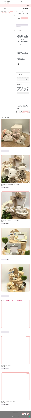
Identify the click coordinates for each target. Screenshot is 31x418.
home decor (17, 114)
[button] (15, 2)
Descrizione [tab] (18, 25)
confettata (28, 112)
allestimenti (19, 112)
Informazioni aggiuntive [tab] (24, 25)
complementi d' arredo (24, 112)
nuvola (21, 114)
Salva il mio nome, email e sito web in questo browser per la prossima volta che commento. (22, 106)
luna (19, 114)
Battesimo (8, 11)
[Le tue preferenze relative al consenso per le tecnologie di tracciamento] (29, 416)
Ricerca (25, 8)
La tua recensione (19, 94)
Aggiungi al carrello (25, 17)
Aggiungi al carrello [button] (5, 187)
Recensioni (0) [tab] (19, 26)
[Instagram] (25, 414)
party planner (26, 114)
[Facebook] (23, 414)
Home (2, 11)
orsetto (23, 114)
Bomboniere (4, 11)
